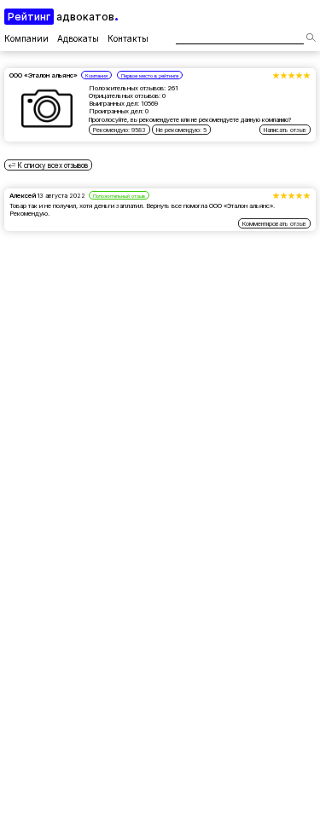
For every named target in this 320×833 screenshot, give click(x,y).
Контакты (128, 38)
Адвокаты (78, 38)
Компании (26, 38)
